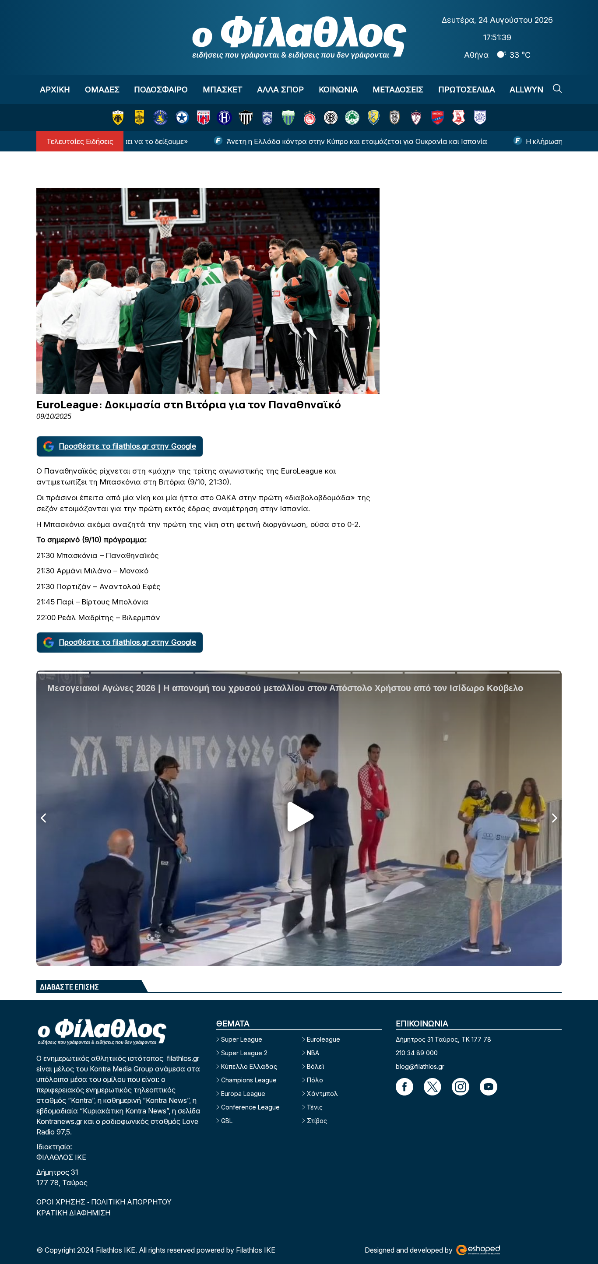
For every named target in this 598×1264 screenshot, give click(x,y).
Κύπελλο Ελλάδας (249, 1066)
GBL (226, 1120)
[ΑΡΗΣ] (139, 117)
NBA (313, 1053)
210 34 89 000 (417, 1053)
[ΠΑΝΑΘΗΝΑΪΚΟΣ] (352, 117)
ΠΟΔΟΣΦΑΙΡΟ (161, 89)
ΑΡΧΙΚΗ (55, 89)
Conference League (250, 1107)
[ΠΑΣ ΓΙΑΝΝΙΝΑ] (480, 117)
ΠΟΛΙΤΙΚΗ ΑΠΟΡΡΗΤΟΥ (131, 1201)
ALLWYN (526, 89)
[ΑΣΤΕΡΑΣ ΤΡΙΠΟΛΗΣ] (160, 117)
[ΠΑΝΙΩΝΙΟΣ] (437, 117)
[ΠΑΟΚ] (394, 117)
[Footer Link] (404, 1086)
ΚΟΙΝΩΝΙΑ (338, 89)
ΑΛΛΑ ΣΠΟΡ (280, 89)
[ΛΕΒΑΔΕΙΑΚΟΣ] (288, 117)
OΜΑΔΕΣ (102, 89)
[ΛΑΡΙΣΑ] (416, 117)
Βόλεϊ (315, 1066)
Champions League (249, 1080)
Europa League (243, 1093)
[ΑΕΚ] (118, 117)
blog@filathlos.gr (420, 1066)
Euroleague (323, 1039)
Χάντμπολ (322, 1093)
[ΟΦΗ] (330, 117)
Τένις (315, 1107)
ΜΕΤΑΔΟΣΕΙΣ (398, 89)
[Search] (557, 88)
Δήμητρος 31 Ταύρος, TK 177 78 (443, 1039)
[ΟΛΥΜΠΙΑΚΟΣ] (309, 117)
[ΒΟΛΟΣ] (203, 117)
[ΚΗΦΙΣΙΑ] (267, 117)
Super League (241, 1039)
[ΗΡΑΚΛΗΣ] (224, 117)
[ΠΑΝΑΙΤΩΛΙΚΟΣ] (373, 117)
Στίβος (317, 1120)
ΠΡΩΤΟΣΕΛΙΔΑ (466, 89)
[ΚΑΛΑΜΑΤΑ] (245, 117)
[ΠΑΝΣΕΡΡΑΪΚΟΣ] (458, 117)
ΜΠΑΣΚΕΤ (223, 89)
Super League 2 (244, 1053)
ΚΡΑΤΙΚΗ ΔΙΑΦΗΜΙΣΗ (73, 1212)
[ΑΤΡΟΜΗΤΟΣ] (182, 117)
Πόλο (315, 1080)
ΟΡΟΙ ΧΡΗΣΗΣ (61, 1201)
